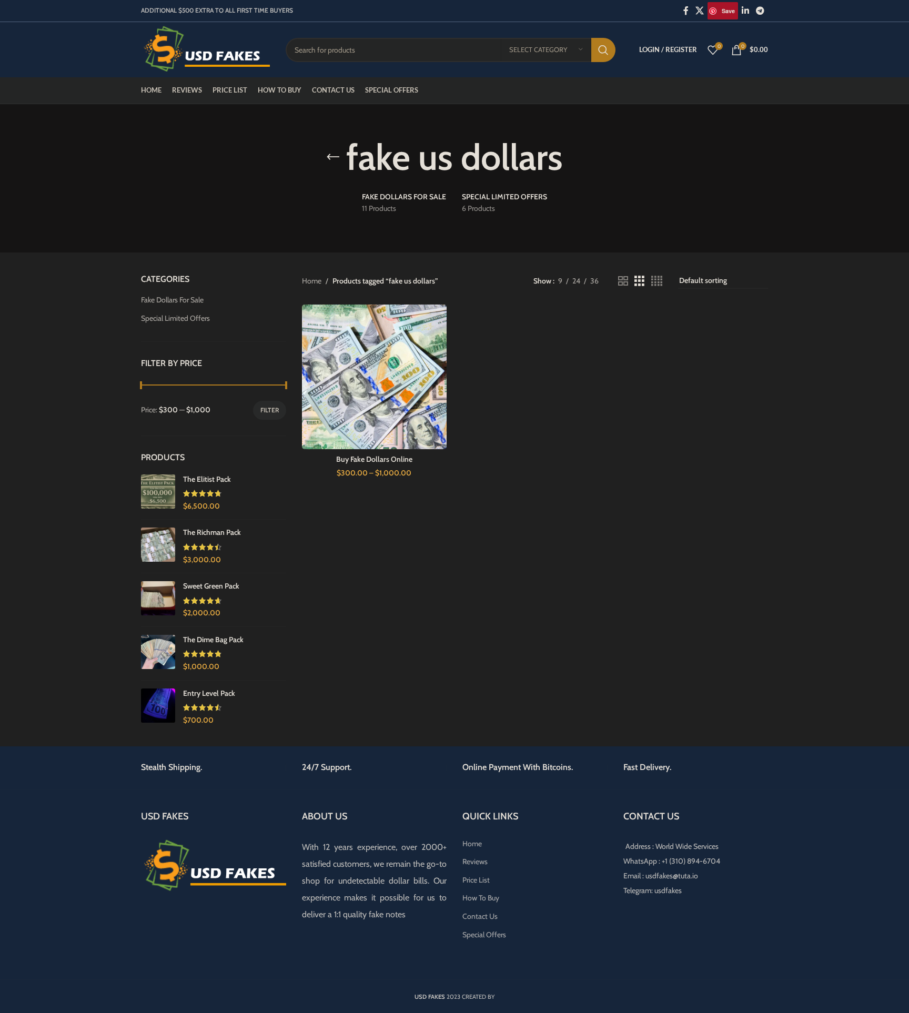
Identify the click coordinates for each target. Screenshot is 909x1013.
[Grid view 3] (639, 281)
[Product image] (374, 377)
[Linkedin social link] (745, 11)
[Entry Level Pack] (158, 707)
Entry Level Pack (209, 693)
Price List (476, 880)
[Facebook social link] (686, 11)
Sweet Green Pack (211, 586)
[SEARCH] (603, 50)
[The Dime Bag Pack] (158, 653)
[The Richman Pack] (158, 546)
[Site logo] (205, 49)
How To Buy (480, 898)
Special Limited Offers (175, 318)
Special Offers (484, 934)
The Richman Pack (212, 532)
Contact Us (480, 916)
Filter (269, 410)
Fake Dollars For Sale (172, 300)
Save (728, 11)
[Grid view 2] (623, 281)
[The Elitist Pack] (158, 493)
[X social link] (700, 11)
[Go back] (333, 157)
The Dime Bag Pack (213, 639)
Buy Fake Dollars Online (374, 459)
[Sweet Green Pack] (158, 600)
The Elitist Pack (207, 479)
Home (311, 281)
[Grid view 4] (656, 281)
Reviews (475, 861)
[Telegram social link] (760, 11)
